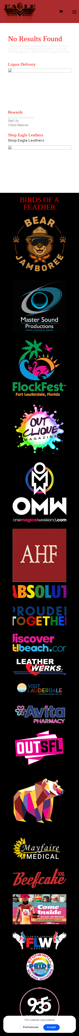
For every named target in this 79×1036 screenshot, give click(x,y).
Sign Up (13, 120)
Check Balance (18, 125)
